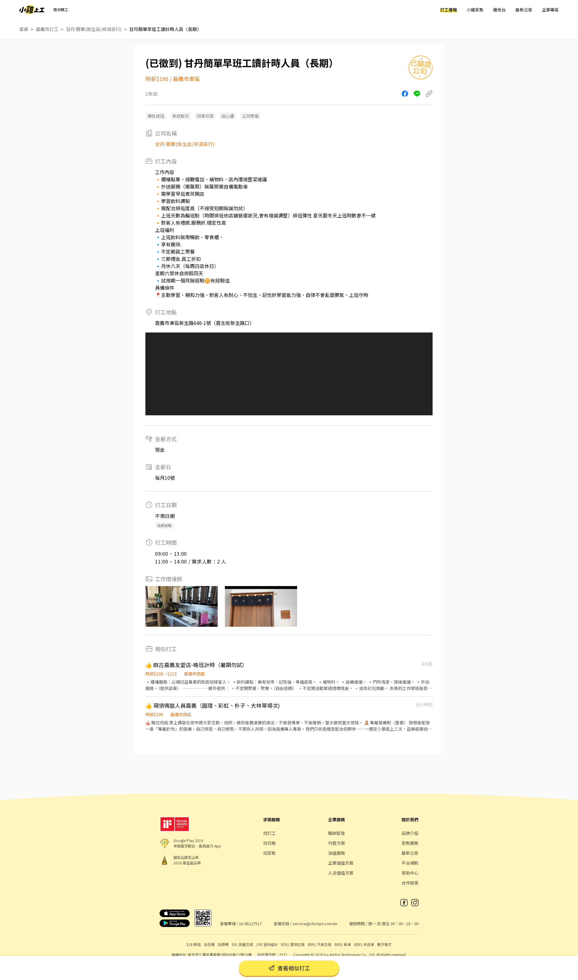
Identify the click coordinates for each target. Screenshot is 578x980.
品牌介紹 (410, 833)
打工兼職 (448, 10)
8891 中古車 (364, 944)
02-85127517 (250, 923)
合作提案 (410, 883)
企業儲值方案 (340, 863)
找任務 (269, 843)
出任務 (209, 944)
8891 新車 (342, 944)
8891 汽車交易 (319, 944)
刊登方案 (336, 843)
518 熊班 (193, 944)
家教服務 (410, 843)
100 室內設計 (267, 944)
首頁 (23, 29)
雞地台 (499, 10)
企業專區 (550, 10)
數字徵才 (384, 944)
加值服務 (336, 853)
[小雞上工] (32, 9)
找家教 (269, 853)
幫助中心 (410, 873)
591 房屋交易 (242, 944)
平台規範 (410, 863)
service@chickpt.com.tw (315, 923)
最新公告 (523, 10)
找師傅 (223, 944)
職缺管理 (336, 833)
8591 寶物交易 (293, 944)
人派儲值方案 (340, 873)
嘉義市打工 (47, 29)
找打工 (269, 833)
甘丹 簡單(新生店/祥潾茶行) (94, 29)
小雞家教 (475, 10)
